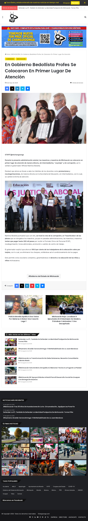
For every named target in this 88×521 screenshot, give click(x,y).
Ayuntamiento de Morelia (36, 486)
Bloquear (66, 3)
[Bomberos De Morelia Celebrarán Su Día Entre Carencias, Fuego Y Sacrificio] (44, 468)
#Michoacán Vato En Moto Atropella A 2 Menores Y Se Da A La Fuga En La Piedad (49, 368)
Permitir (75, 3)
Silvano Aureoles (70, 490)
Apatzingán (22, 486)
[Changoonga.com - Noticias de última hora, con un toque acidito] (13, 17)
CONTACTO (82, 517)
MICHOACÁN (15, 54)
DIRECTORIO (63, 517)
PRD (60, 490)
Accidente (6, 486)
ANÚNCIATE (73, 517)
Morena (46, 490)
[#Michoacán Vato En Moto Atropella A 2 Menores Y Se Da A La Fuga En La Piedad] (11, 371)
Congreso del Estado (59, 486)
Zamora (19, 494)
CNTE (48, 486)
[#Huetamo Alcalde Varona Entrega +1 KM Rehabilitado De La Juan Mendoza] (11, 352)
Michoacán (30, 490)
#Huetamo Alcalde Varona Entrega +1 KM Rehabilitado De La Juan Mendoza (48, 349)
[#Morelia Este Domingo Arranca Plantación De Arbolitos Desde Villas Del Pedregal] (15, 435)
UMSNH (80, 490)
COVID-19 (71, 486)
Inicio (8, 54)
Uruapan (5, 494)
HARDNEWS (10, 59)
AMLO (14, 486)
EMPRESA (54, 517)
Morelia (38, 490)
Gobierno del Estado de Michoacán (44, 276)
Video (12, 494)
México (54, 490)
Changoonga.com (44, 514)
